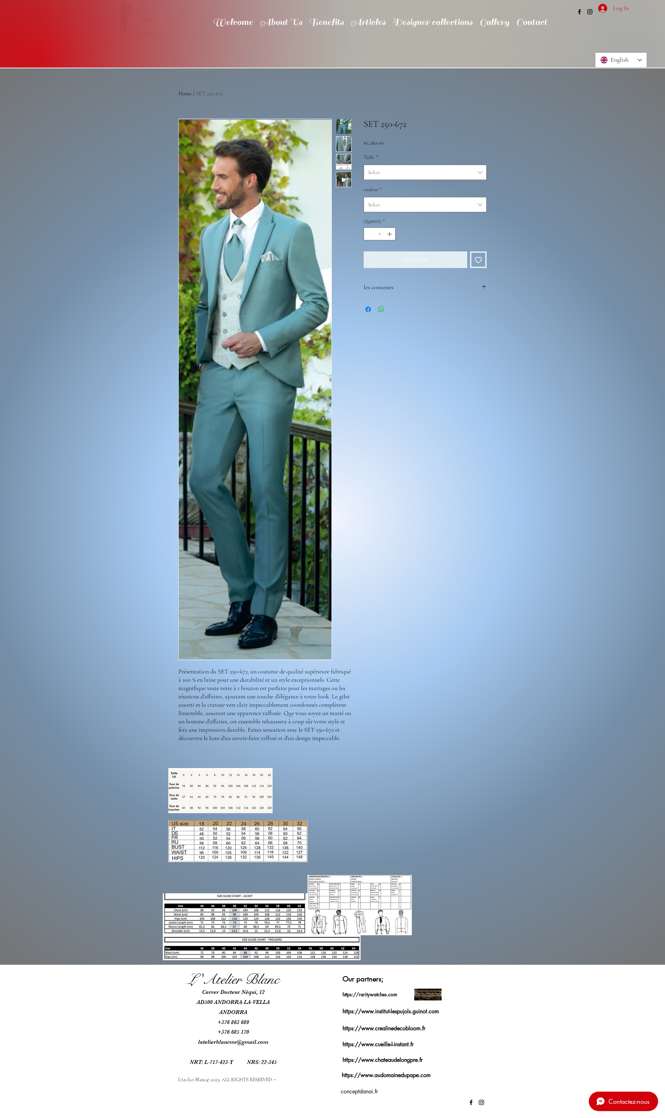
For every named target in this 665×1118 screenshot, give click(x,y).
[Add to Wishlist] (478, 259)
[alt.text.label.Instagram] (589, 11)
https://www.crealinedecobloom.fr (384, 1028)
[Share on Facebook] (368, 309)
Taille (371, 157)
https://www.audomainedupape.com (386, 1075)
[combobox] (425, 172)
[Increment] (390, 234)
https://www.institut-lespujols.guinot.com (391, 1011)
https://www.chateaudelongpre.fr (383, 1060)
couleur (373, 189)
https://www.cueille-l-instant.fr (378, 1044)
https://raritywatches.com (370, 994)
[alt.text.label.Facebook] (579, 11)
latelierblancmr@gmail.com (233, 1042)
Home (185, 93)
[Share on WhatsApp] (381, 309)
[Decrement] (369, 234)
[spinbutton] (379, 234)
